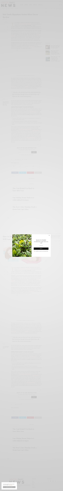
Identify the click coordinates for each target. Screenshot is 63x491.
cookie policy (10, 484)
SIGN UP (41, 248)
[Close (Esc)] (49, 236)
